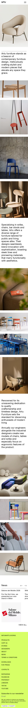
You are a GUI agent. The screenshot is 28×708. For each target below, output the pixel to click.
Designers (5, 649)
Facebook (5, 677)
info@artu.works (8, 635)
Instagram (5, 674)
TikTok (4, 686)
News (3, 654)
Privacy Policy (14, 702)
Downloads (6, 662)
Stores (4, 646)
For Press (5, 665)
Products (5, 640)
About (3, 652)
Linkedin (4, 683)
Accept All (12, 706)
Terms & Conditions (9, 657)
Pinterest (5, 680)
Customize (5, 706)
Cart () (4, 643)
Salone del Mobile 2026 (10, 591)
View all (23, 625)
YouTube (4, 689)
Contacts (5, 669)
